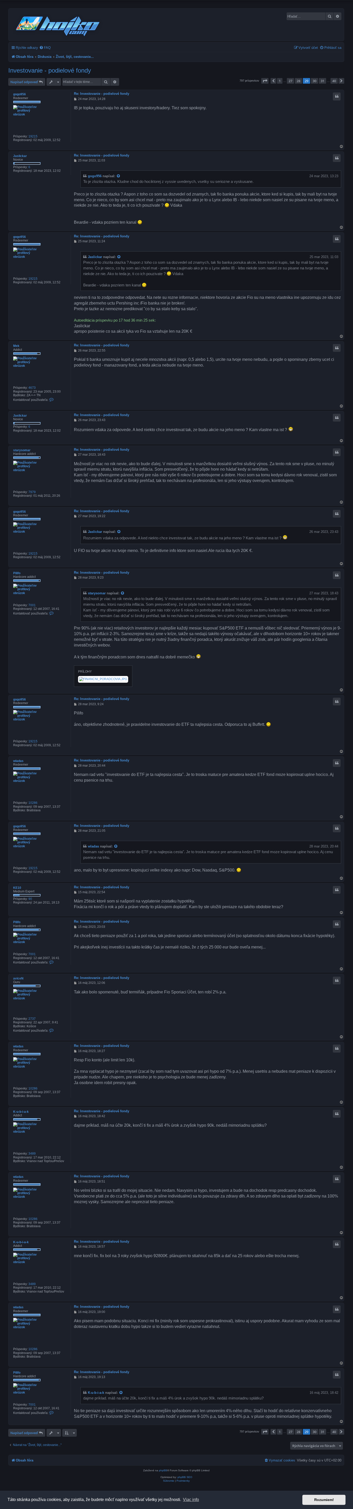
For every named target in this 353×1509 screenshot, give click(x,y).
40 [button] (334, 81)
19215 (32, 136)
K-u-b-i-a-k (21, 1112)
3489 (32, 1153)
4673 (32, 388)
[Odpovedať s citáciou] (337, 96)
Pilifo (16, 573)
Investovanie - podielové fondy (49, 70)
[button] (264, 81)
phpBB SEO (185, 1477)
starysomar (21, 450)
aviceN (18, 978)
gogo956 (19, 94)
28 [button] (298, 81)
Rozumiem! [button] (324, 1500)
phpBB (163, 1470)
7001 (32, 605)
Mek (16, 346)
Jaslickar (20, 156)
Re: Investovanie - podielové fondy (101, 94)
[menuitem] (45, 47)
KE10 (17, 888)
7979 (32, 492)
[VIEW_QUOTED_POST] (118, 176)
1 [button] (280, 81)
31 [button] (322, 81)
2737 (32, 1019)
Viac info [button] (191, 1499)
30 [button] (314, 81)
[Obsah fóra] (58, 25)
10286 (32, 803)
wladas (18, 761)
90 (30, 899)
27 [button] (290, 81)
